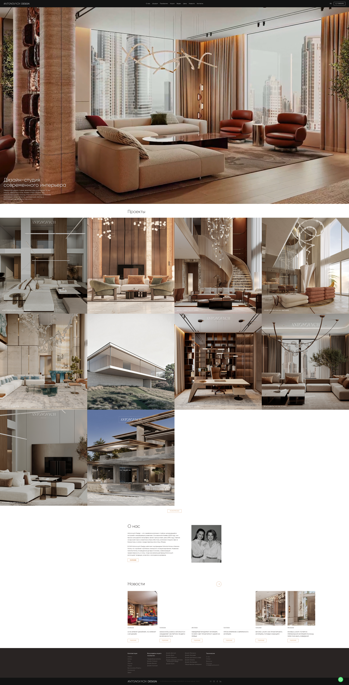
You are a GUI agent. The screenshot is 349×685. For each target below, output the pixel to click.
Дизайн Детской (171, 653)
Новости (192, 3)
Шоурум (155, 3)
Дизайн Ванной (152, 663)
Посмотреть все (174, 511)
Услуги (172, 3)
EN (331, 3)
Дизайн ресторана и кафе (193, 657)
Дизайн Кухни (170, 663)
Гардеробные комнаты (154, 659)
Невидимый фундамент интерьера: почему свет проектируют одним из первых (206, 634)
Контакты (200, 3)
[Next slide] (218, 584)
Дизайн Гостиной (152, 665)
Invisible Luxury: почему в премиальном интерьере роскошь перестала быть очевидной (301, 634)
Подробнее (133, 560)
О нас (148, 3)
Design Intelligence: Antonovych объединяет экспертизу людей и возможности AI (172, 634)
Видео (179, 3)
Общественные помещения (193, 664)
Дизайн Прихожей (190, 655)
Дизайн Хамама (190, 660)
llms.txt (198, 681)
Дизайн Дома (170, 655)
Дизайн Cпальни (152, 661)
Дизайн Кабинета (171, 657)
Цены (185, 3)
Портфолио (164, 3)
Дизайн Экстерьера (191, 662)
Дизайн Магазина (190, 653)
